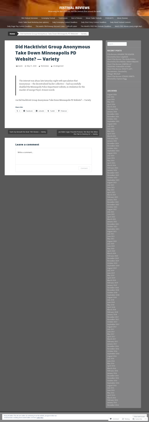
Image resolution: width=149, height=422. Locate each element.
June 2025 (111, 129)
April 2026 (111, 104)
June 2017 (111, 332)
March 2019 (111, 280)
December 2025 (113, 114)
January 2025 (112, 141)
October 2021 (112, 227)
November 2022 (113, 205)
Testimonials (63, 18)
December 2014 (113, 405)
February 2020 (112, 256)
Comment (84, 168)
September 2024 (113, 151)
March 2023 (111, 195)
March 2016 (111, 368)
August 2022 (112, 209)
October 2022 (112, 207)
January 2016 (112, 373)
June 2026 (111, 99)
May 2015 (110, 393)
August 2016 (112, 356)
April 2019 (111, 278)
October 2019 (112, 263)
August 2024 (112, 153)
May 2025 (110, 131)
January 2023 (112, 200)
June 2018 (111, 302)
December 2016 (113, 346)
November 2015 (113, 378)
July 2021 (110, 234)
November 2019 (113, 261)
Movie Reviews (122, 18)
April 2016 (111, 366)
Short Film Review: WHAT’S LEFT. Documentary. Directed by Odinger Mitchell (120, 71)
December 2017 (113, 317)
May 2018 (110, 305)
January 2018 (112, 315)
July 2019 (110, 271)
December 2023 (113, 173)
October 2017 (112, 322)
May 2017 (110, 334)
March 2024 (111, 165)
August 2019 (112, 268)
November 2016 (113, 349)
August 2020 (112, 241)
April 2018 (111, 307)
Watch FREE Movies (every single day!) (128, 26)
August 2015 (112, 386)
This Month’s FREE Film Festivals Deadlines (96, 26)
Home (12, 34)
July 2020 (110, 244)
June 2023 (111, 187)
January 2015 (112, 403)
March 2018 (111, 310)
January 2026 (112, 112)
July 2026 (110, 97)
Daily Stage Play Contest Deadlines (19, 26)
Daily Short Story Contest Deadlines (93, 22)
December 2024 (113, 143)
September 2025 (113, 121)
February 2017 (112, 342)
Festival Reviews (74, 7)
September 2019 (113, 266)
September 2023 (113, 180)
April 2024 (111, 163)
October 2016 (112, 351)
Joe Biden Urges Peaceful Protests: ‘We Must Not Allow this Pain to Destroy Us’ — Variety (78, 133)
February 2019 (112, 283)
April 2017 (111, 337)
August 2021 (112, 231)
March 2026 (111, 107)
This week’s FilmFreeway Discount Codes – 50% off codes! (56, 26)
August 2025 (112, 124)
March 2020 (111, 253)
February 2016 (112, 371)
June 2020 (111, 246)
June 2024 (111, 158)
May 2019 (110, 275)
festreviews (45, 66)
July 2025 (110, 126)
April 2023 (111, 192)
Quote (20, 66)
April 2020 (111, 251)
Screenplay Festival (48, 18)
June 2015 (111, 390)
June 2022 (111, 214)
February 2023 (112, 197)
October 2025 (112, 119)
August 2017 (112, 327)
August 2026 (112, 95)
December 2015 (113, 376)
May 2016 (110, 363)
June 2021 (111, 236)
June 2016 (111, 361)
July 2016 (110, 359)
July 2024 (110, 156)
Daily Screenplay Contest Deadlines (64, 22)
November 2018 (113, 290)
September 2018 (113, 295)
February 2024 (112, 168)
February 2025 (112, 139)
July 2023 (110, 185)
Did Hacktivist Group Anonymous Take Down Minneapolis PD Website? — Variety (55, 100)
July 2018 (110, 300)
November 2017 (113, 319)
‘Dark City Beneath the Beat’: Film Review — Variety (27, 132)
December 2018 (113, 288)
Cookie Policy (40, 417)
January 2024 (112, 170)
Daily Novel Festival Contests (120, 22)
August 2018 (112, 297)
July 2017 (110, 329)
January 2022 (112, 222)
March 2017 (111, 339)
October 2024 (112, 148)
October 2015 (112, 381)
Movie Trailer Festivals (94, 18)
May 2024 (110, 161)
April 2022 (111, 217)
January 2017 (112, 344)
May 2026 (110, 102)
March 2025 (111, 136)
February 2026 (112, 109)
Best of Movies (76, 18)
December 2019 (113, 258)
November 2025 (113, 117)
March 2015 (111, 398)
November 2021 (113, 224)
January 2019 (112, 285)
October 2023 (112, 178)
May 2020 (110, 249)
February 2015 (112, 400)
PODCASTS (109, 18)
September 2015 (113, 383)
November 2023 (113, 175)
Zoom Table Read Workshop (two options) (33, 22)
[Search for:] (117, 44)
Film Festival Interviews (29, 18)
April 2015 (111, 395)
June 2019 (111, 273)
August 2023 (112, 183)
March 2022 (111, 219)
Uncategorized (58, 66)
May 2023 (110, 190)
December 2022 (113, 202)
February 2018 (112, 312)
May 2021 (110, 239)
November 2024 (113, 146)
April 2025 (111, 134)
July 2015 (110, 388)
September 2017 (113, 324)
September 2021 (113, 229)
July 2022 (110, 212)
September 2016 (113, 354)
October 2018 (112, 293)
